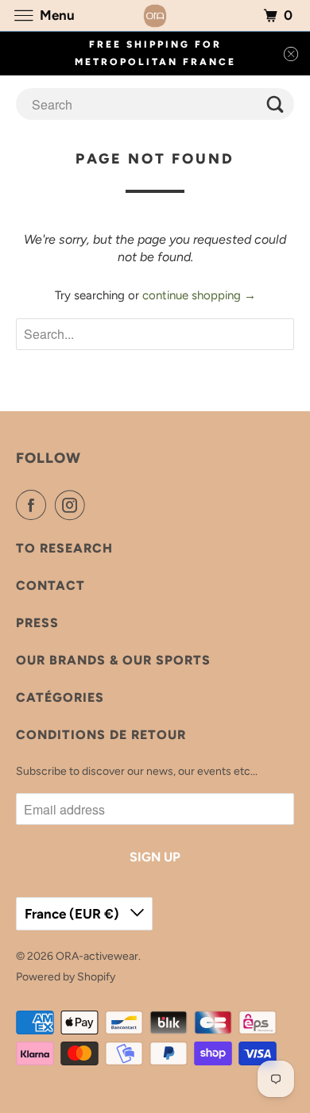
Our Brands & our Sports (113, 660)
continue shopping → (199, 295)
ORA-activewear (97, 956)
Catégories (60, 697)
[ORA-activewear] (155, 15)
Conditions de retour (101, 734)
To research (64, 548)
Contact (50, 585)
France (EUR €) (73, 914)
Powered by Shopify (65, 977)
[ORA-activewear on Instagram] (73, 505)
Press (37, 622)
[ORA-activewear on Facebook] (34, 505)
